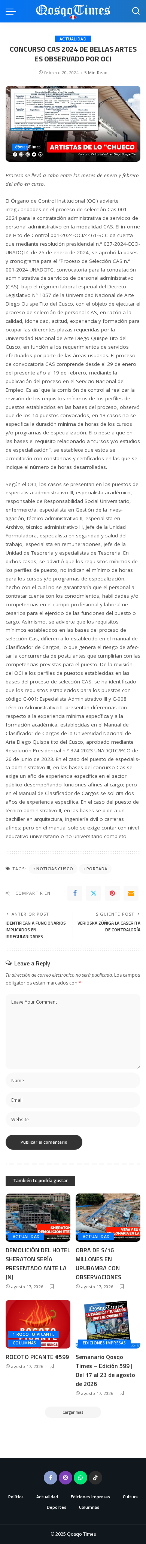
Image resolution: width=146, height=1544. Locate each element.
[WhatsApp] (80, 1477)
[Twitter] (93, 893)
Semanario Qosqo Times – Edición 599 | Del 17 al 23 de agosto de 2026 (105, 1370)
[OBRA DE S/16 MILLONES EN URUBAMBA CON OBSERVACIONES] (108, 1217)
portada (96, 868)
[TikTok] (95, 1477)
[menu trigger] (13, 11)
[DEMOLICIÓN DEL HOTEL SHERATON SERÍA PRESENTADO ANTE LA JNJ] (38, 1217)
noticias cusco (54, 868)
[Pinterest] (112, 893)
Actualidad (73, 39)
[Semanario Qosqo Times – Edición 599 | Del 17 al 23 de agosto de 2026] (108, 1324)
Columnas (24, 1343)
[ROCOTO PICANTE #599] (38, 1324)
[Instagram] (65, 1477)
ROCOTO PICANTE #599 (37, 1356)
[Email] (131, 893)
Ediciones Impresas (104, 1343)
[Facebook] (74, 893)
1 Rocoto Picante (34, 1334)
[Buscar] (135, 11)
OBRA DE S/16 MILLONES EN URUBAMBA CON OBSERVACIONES (98, 1263)
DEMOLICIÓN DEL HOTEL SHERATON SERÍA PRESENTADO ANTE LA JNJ (38, 1263)
